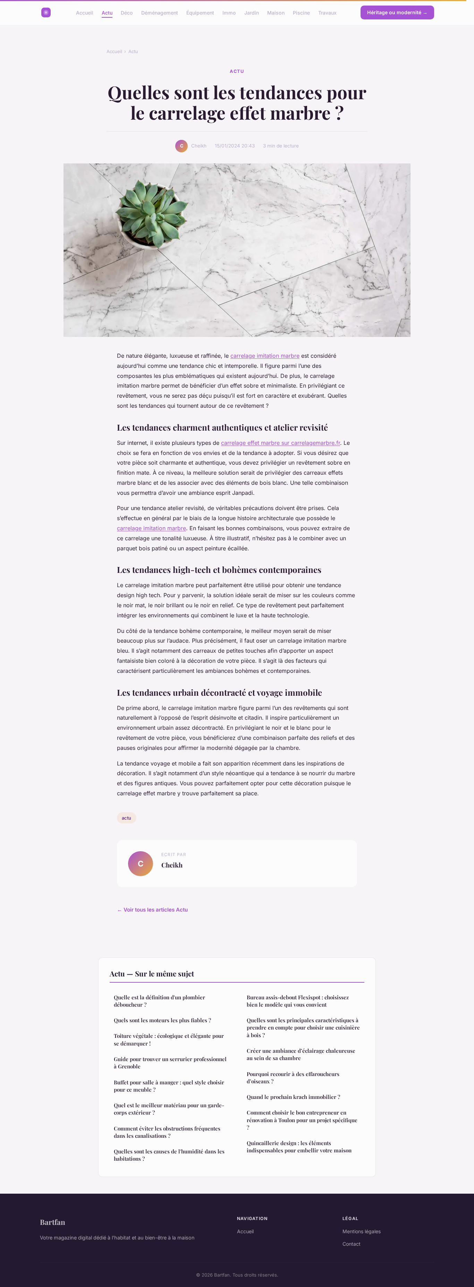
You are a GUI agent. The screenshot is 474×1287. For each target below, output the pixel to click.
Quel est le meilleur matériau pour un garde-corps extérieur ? (169, 1109)
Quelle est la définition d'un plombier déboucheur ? (159, 1001)
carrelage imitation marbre (264, 355)
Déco (127, 12)
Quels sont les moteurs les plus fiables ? (162, 1020)
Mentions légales (361, 1231)
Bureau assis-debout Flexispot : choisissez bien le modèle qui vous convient (298, 1001)
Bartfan (52, 1222)
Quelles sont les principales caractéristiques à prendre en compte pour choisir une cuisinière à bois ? (303, 1028)
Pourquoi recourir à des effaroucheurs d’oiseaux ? (293, 1077)
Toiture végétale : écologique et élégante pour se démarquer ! (169, 1039)
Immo (229, 12)
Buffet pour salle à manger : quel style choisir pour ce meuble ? (169, 1086)
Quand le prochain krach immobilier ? (293, 1096)
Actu (107, 12)
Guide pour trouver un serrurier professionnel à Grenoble (170, 1063)
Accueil (84, 12)
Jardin (251, 12)
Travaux (327, 12)
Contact (351, 1244)
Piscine (301, 12)
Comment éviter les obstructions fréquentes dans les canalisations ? (167, 1132)
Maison (276, 12)
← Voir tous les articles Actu (152, 909)
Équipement (200, 12)
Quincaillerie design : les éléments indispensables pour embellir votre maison (299, 1147)
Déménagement (159, 12)
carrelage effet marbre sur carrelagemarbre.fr (280, 442)
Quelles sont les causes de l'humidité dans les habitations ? (169, 1155)
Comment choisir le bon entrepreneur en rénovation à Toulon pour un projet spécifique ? (302, 1120)
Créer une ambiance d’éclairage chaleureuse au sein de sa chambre (301, 1054)
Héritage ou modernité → (397, 12)
